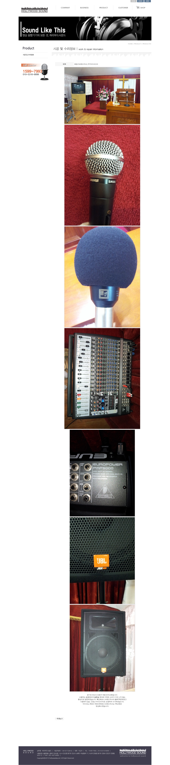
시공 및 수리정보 (28, 55)
